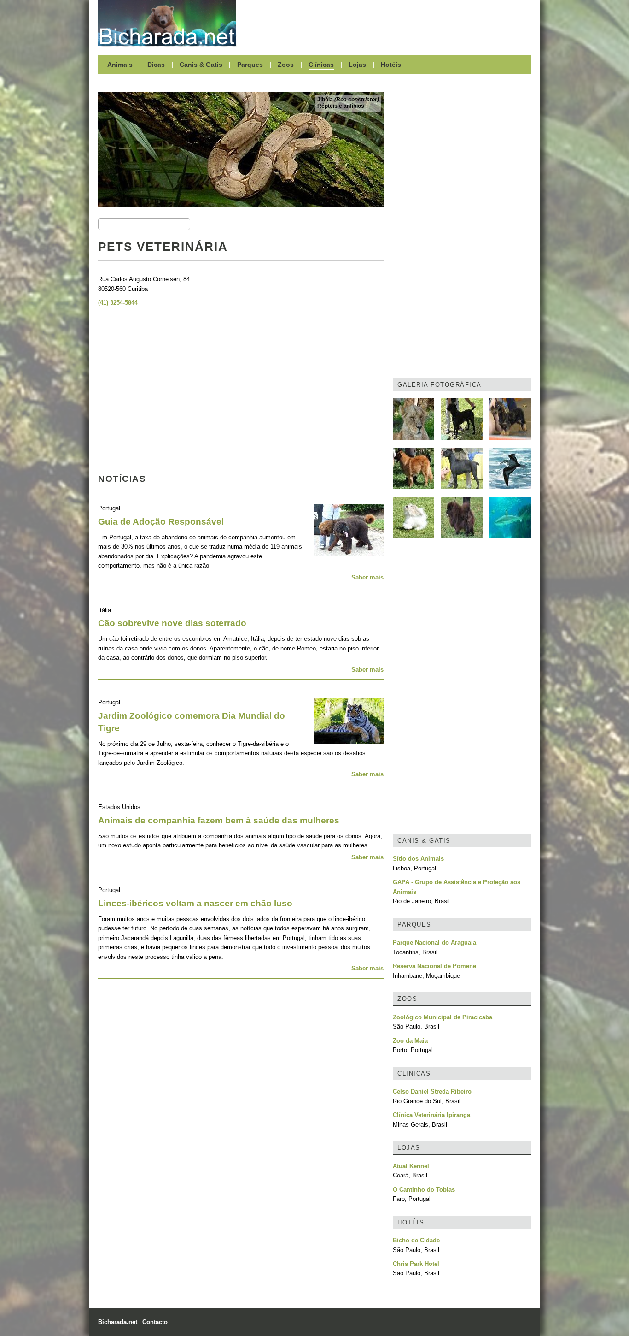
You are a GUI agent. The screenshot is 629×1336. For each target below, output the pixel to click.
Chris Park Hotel (416, 1263)
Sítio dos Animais (418, 858)
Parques (250, 64)
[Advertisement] (388, 23)
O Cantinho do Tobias (424, 1189)
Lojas (357, 64)
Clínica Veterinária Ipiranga (431, 1114)
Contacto (155, 1321)
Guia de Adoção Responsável (161, 521)
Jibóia (348, 99)
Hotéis (391, 64)
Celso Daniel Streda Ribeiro (432, 1091)
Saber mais (367, 577)
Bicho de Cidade (416, 1240)
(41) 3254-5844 (118, 302)
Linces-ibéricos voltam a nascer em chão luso (195, 903)
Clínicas (321, 64)
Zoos (286, 64)
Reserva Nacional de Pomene (434, 966)
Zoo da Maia (410, 1040)
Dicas (156, 64)
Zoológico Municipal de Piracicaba (442, 1017)
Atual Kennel (411, 1166)
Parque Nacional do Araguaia (434, 942)
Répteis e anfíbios (340, 106)
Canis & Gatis (201, 64)
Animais (120, 64)
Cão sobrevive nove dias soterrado (172, 623)
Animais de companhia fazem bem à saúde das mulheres (218, 820)
